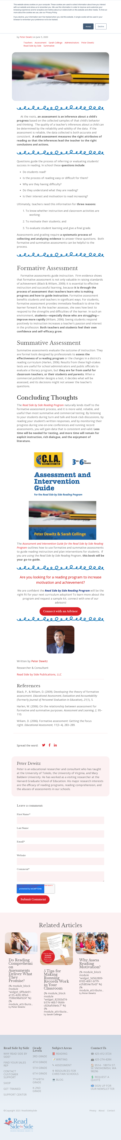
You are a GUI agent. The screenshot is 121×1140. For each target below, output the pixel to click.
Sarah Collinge (55, 42)
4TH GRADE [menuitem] (40, 1062)
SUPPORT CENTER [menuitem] (15, 1094)
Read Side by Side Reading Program (43, 405)
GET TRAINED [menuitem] (12, 1089)
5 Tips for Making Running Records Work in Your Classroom (56, 979)
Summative (49, 46)
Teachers (27, 42)
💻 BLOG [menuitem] (57, 1079)
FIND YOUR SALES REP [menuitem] (15, 1064)
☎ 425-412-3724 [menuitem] (101, 1053)
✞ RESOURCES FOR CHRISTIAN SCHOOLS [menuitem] (65, 1072)
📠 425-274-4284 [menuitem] (101, 1059)
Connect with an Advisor (60, 611)
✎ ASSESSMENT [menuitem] (62, 1065)
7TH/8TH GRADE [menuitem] (38, 1080)
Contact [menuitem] (111, 1110)
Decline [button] (101, 26)
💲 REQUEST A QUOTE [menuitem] (100, 1078)
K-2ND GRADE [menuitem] (37, 1089)
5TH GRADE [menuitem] (40, 1068)
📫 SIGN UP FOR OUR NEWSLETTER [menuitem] (102, 1087)
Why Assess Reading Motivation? (89, 963)
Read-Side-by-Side (32, 46)
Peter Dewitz (26, 37)
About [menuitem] (102, 1110)
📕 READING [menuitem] (59, 1053)
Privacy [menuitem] (92, 1110)
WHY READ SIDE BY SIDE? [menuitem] (15, 1055)
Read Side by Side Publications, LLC (39, 674)
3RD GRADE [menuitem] (40, 1056)
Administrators (72, 42)
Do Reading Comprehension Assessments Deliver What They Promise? (21, 970)
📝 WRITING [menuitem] (59, 1059)
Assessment (40, 42)
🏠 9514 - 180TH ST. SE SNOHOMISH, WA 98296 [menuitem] (103, 1068)
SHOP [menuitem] (7, 1083)
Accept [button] (88, 26)
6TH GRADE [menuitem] (40, 1073)
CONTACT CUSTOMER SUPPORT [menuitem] (11, 1074)
